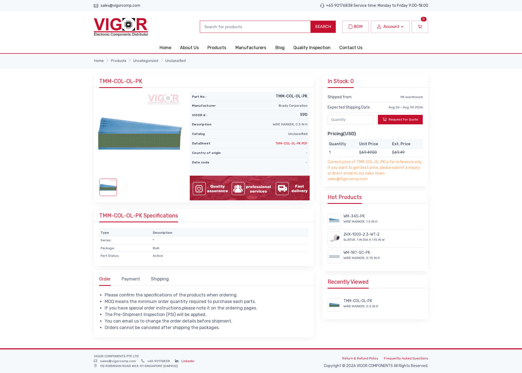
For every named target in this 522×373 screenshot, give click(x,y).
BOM (357, 26)
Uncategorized (145, 61)
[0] (420, 27)
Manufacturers (250, 47)
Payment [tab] (131, 279)
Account (391, 26)
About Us (189, 47)
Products (216, 47)
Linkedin (187, 361)
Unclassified (175, 61)
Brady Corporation (293, 106)
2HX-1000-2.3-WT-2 (361, 234)
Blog (280, 47)
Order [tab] (105, 279)
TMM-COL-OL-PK (357, 301)
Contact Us (350, 47)
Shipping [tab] (160, 279)
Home (165, 47)
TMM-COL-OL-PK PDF (291, 143)
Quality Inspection (312, 47)
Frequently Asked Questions (406, 358)
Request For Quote (403, 119)
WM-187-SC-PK (356, 252)
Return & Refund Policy (360, 358)
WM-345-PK (354, 216)
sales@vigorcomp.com (120, 5)
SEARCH (323, 26)
